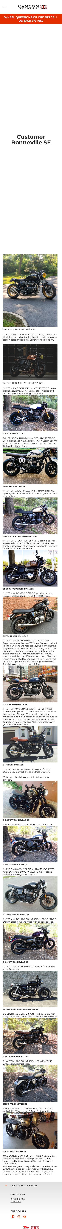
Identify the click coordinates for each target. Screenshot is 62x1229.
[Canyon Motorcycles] (32, 7)
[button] (6, 1185)
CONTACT (16, 1201)
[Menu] (4, 7)
